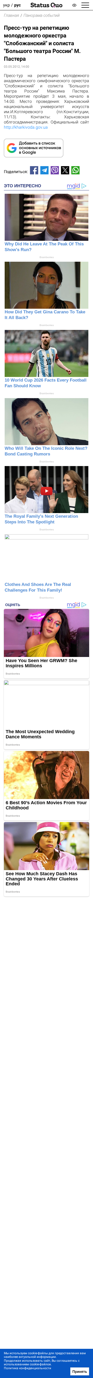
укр (6, 5)
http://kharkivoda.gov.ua (26, 127)
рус (17, 5)
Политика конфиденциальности (27, 1368)
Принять (79, 1371)
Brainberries (47, 257)
